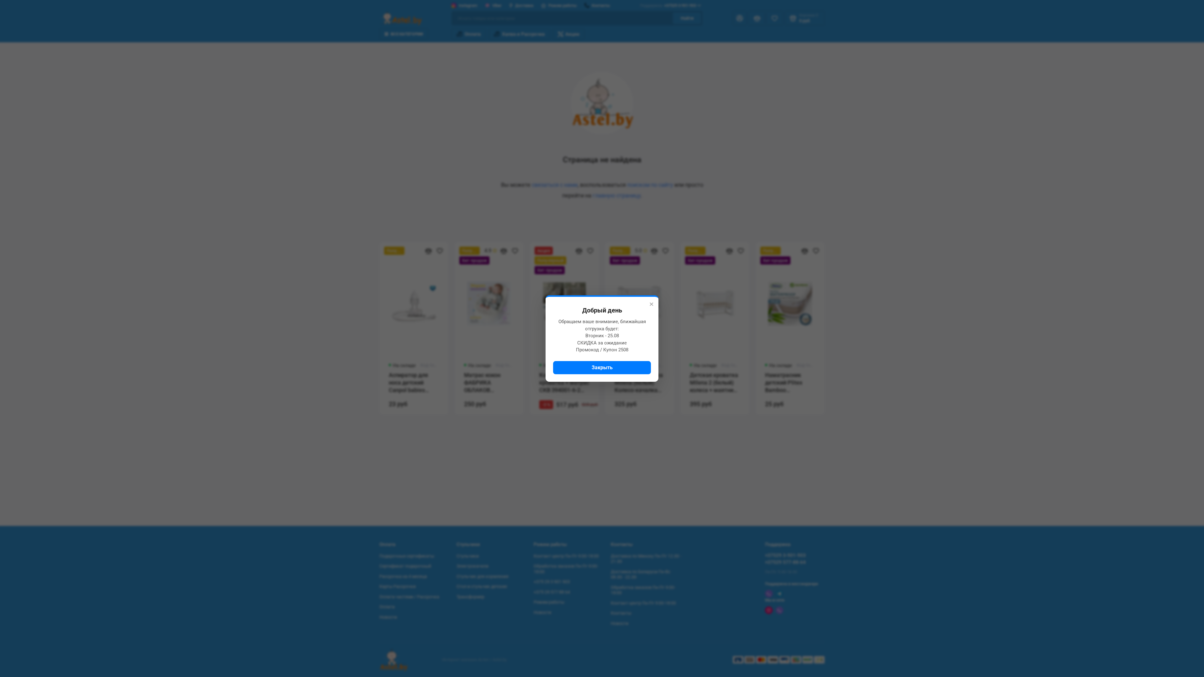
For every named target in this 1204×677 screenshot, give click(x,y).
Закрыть (602, 367)
